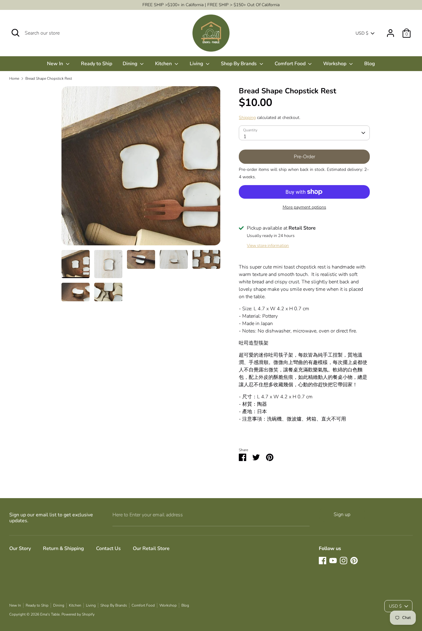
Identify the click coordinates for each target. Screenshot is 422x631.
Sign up (342, 514)
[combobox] (304, 132)
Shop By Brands (239, 63)
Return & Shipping (63, 548)
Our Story (20, 548)
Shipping (247, 118)
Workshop (335, 63)
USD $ (362, 33)
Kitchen (164, 63)
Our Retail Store (151, 548)
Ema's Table (50, 614)
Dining (131, 63)
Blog (369, 63)
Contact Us (108, 548)
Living (197, 63)
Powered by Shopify (78, 614)
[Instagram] (343, 560)
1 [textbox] (245, 136)
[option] (141, 168)
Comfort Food (291, 63)
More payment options (304, 207)
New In (55, 63)
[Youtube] (333, 560)
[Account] (390, 30)
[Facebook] (322, 560)
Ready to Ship (96, 63)
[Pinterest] (354, 560)
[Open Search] (15, 33)
